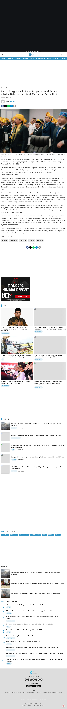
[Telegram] (11, 106)
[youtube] (39, 680)
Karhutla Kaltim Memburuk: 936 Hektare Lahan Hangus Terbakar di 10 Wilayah (35, 593)
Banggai (10, 88)
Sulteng (58, 535)
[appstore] (29, 686)
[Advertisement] (33, 26)
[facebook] (26, 680)
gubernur (23, 240)
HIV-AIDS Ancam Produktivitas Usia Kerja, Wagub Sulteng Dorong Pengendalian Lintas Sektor (37, 467)
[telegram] (33, 680)
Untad (44, 535)
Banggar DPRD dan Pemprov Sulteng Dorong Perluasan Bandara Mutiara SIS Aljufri (37, 457)
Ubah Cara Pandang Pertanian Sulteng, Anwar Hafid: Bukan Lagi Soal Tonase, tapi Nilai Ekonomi (50, 328)
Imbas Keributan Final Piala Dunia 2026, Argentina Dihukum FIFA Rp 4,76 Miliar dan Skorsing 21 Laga (38, 446)
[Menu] (2, 54)
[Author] (3, 101)
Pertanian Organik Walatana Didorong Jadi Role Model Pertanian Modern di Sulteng (16, 356)
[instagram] (36, 680)
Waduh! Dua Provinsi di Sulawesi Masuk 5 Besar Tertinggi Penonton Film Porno (31, 611)
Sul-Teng (40, 240)
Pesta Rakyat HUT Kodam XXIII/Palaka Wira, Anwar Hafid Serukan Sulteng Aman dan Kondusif (48, 383)
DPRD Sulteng (13, 535)
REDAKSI (12, 101)
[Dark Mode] (61, 54)
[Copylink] (14, 106)
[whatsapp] (31, 680)
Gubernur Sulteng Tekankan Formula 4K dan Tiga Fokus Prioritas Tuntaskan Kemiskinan (34, 653)
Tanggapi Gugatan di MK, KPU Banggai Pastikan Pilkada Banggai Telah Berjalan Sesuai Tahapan (34, 660)
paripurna (31, 240)
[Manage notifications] (63, 705)
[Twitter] (5, 106)
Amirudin (5, 240)
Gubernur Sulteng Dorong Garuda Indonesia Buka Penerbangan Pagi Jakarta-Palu (32, 647)
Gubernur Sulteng (24, 535)
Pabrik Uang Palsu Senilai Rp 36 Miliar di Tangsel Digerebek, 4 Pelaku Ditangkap (36, 435)
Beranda (3, 88)
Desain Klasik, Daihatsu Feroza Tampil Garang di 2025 (23, 641)
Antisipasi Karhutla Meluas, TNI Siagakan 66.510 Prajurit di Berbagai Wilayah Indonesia (36, 424)
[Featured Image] (33, 152)
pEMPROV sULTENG (36, 535)
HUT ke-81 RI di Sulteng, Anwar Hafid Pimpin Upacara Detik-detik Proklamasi (15, 382)
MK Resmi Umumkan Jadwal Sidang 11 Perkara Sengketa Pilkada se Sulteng (30, 624)
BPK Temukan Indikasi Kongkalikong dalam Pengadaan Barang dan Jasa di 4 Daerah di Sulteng (33, 617)
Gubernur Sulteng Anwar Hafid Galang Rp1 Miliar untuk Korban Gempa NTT (48, 356)
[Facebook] (2, 106)
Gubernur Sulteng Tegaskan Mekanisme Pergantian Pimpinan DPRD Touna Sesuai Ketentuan (14, 328)
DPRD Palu (51, 535)
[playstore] (37, 686)
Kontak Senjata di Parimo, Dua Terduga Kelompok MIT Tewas (26, 630)
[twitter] (28, 680)
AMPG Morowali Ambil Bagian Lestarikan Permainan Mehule (25, 605)
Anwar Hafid (14, 240)
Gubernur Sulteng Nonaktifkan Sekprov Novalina (22, 636)
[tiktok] (41, 680)
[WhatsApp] (8, 106)
